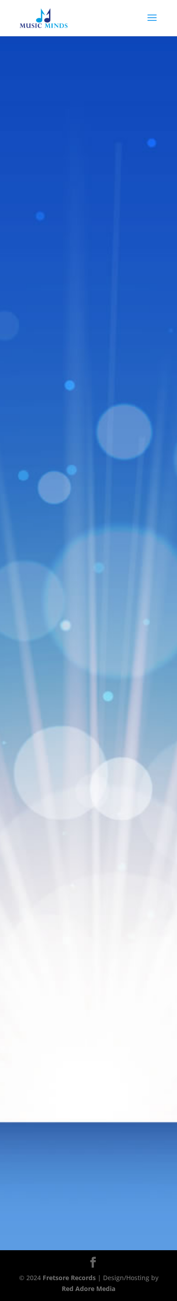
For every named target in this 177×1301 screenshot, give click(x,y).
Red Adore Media (88, 1288)
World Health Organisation (97, 203)
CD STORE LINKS (88, 309)
